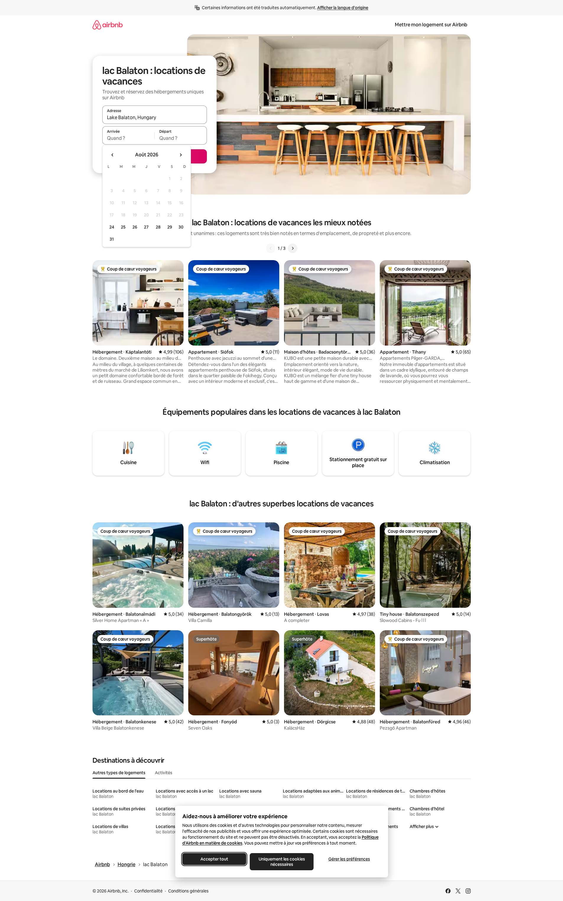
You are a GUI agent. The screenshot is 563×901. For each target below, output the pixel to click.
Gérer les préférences (349, 859)
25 (123, 227)
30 (181, 227)
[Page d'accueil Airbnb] (108, 24)
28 (158, 227)
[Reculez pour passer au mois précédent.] (112, 155)
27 (146, 227)
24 (111, 227)
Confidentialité (148, 891)
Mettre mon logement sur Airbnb (431, 25)
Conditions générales (188, 891)
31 (112, 239)
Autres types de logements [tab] (119, 772)
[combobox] (154, 117)
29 (169, 227)
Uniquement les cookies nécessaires (281, 861)
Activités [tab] (163, 772)
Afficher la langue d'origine (342, 7)
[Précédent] (270, 248)
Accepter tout (214, 859)
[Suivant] (292, 248)
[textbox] (128, 138)
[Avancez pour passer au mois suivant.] (180, 155)
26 (134, 227)
